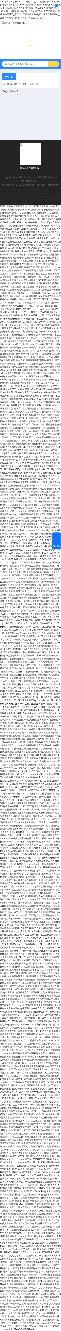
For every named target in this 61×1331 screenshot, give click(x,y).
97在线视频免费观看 (23, 1329)
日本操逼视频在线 (8, 1111)
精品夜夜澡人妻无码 (12, 1310)
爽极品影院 (31, 235)
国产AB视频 (46, 582)
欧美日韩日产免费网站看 (23, 270)
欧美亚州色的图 (12, 813)
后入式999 (23, 1095)
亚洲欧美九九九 (7, 546)
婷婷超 (48, 1108)
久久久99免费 (27, 1044)
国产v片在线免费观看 (27, 1072)
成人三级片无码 (19, 890)
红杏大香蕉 (22, 450)
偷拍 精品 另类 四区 (15, 360)
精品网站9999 (34, 652)
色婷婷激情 (13, 1239)
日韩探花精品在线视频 (46, 280)
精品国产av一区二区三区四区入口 (34, 1111)
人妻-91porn (21, 633)
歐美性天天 (16, 405)
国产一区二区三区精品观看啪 (44, 934)
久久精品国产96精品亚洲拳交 (22, 1291)
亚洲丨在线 (35, 832)
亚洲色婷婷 (15, 659)
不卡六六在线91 (19, 219)
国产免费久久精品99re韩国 (42, 838)
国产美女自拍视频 (44, 533)
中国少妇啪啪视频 (34, 841)
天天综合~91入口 (45, 979)
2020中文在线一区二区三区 (25, 1175)
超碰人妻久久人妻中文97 (40, 1098)
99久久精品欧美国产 (46, 1291)
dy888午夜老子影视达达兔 (30, 787)
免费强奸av (51, 1271)
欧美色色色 (26, 678)
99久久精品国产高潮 (29, 1143)
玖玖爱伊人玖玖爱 (18, 565)
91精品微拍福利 (30, 1188)
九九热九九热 (47, 341)
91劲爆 (22, 739)
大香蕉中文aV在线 (29, 883)
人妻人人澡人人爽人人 (20, 1207)
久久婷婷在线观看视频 (47, 1063)
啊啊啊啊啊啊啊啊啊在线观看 (39, 360)
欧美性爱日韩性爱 (8, 495)
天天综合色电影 (17, 668)
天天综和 (4, 626)
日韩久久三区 (22, 938)
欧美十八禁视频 (31, 623)
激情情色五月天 (43, 286)
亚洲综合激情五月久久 (40, 607)
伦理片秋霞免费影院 (23, 408)
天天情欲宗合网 (10, 893)
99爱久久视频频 (10, 383)
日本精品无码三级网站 (10, 1127)
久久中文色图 (20, 1198)
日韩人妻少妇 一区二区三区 (23, 1050)
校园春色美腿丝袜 (24, 1034)
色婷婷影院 (10, 376)
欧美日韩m (39, 370)
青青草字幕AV (29, 809)
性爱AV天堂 (5, 755)
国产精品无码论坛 (31, 1323)
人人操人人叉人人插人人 (27, 1149)
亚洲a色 (55, 922)
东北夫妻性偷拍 (35, 209)
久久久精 (25, 687)
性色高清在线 (50, 1002)
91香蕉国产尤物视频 (13, 623)
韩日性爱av (44, 450)
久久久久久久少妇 (34, 1210)
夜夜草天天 (23, 392)
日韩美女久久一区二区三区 (29, 338)
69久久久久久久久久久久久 (28, 899)
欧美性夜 (48, 1092)
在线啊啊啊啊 (48, 1181)
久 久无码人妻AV (16, 585)
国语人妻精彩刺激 (11, 447)
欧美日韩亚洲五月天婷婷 (39, 784)
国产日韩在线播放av (37, 973)
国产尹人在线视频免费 (34, 1047)
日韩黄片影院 (12, 245)
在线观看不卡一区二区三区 (47, 1220)
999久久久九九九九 (47, 905)
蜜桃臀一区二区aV (37, 1281)
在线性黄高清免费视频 (44, 912)
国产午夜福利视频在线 (16, 1021)
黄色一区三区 (49, 472)
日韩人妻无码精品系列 (42, 1172)
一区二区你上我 (14, 716)
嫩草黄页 (33, 347)
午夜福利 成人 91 (13, 331)
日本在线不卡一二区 (49, 623)
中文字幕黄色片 (7, 460)
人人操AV (44, 719)
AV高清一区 (31, 508)
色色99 (11, 729)
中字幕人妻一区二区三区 (23, 915)
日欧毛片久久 (52, 1159)
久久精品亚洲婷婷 (51, 967)
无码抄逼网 (17, 267)
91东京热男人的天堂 (50, 636)
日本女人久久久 (48, 549)
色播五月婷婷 (30, 1076)
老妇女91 (46, 411)
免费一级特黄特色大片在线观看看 (27, 1002)
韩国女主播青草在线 (43, 366)
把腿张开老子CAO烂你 (34, 1191)
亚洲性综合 (15, 1297)
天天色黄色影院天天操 (48, 508)
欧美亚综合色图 (17, 954)
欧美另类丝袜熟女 (32, 828)
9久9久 (19, 1040)
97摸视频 (32, 1088)
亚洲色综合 (55, 251)
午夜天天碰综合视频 (17, 1326)
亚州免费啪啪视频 (20, 520)
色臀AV (37, 405)
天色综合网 (53, 492)
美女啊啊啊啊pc (17, 1284)
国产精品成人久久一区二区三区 (27, 1121)
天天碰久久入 (41, 1044)
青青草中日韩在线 (35, 739)
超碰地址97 (40, 1297)
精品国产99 (29, 267)
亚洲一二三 (20, 312)
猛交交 (25, 989)
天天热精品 (15, 678)
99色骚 (13, 264)
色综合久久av (23, 873)
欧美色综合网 (38, 925)
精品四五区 (5, 1088)
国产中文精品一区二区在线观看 (29, 1069)
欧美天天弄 (51, 476)
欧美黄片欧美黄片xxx (42, 639)
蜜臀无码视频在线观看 (18, 758)
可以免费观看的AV (20, 617)
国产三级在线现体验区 (42, 928)
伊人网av (47, 338)
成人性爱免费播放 (42, 556)
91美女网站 (5, 277)
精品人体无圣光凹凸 (42, 950)
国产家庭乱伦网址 (51, 219)
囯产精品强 (34, 578)
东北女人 (32, 1185)
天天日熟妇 (34, 1233)
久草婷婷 (23, 347)
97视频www (45, 293)
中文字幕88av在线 (36, 501)
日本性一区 (54, 1175)
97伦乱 (27, 1079)
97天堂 (36, 678)
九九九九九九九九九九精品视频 (18, 1255)
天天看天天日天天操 (17, 209)
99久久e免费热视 (16, 845)
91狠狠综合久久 (36, 540)
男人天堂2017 (12, 562)
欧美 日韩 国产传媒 (23, 710)
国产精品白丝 (42, 251)
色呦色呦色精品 (33, 954)
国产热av (46, 1265)
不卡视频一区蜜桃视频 (25, 979)
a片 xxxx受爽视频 (32, 604)
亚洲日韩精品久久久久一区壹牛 (24, 549)
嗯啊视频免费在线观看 (27, 524)
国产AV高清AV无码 (33, 472)
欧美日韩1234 (42, 848)
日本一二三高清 (35, 1258)
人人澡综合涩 (34, 633)
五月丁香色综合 (42, 659)
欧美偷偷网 (34, 1146)
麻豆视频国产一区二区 (42, 1082)
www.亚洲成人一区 (9, 1092)
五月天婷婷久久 (19, 334)
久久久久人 (17, 755)
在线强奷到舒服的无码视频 (42, 729)
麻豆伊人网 (21, 1300)
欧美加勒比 (30, 585)
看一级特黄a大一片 (12, 1323)
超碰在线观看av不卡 (37, 896)
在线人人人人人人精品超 (48, 764)
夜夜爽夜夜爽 (45, 524)
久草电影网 (5, 684)
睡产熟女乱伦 (25, 649)
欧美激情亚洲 (36, 989)
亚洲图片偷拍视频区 (26, 1165)
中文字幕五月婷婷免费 (48, 1278)
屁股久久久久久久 (18, 511)
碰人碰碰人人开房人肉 (36, 851)
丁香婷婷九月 (28, 373)
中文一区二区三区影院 (16, 501)
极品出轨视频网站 (18, 479)
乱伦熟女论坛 (43, 1050)
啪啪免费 (50, 501)
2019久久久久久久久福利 (31, 774)
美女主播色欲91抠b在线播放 (43, 392)
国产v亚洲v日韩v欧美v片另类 (44, 520)
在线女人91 (17, 229)
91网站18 (16, 1172)
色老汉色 (23, 893)
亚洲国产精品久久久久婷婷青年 (23, 302)
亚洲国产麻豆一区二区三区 (13, 569)
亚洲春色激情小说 (8, 1063)
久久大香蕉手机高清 (33, 1040)
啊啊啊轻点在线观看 (32, 1008)
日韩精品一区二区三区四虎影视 (18, 912)
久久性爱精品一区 (46, 626)
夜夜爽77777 (39, 1159)
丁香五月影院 (27, 803)
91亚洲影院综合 (12, 854)
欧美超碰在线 (51, 306)
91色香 (56, 617)
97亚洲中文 (17, 1079)
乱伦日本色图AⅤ (27, 421)
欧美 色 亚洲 (15, 431)
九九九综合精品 (33, 1307)
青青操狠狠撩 (47, 1194)
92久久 (41, 918)
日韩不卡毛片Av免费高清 (42, 662)
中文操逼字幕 (41, 1268)
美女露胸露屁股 (22, 751)
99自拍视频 (48, 264)
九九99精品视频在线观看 (46, 1255)
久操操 (55, 1169)
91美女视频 (8, 633)
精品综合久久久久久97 (14, 745)
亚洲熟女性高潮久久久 (18, 1226)
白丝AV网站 (32, 463)
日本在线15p (32, 1178)
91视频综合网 (6, 1281)
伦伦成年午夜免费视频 (24, 764)
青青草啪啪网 (39, 1262)
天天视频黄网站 (26, 1268)
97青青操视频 (48, 899)
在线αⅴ (31, 1031)
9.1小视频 (24, 662)
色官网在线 (45, 976)
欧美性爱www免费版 (25, 251)
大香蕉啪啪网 (32, 1284)
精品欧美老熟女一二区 (36, 668)
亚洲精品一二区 (12, 687)
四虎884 (36, 1194)
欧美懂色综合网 (19, 614)
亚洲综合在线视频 (29, 748)
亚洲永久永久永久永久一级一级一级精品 (31, 1037)
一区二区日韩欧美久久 (44, 328)
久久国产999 (39, 322)
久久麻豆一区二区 (48, 748)
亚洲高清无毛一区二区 (10, 989)
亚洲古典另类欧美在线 (18, 934)
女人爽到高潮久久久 (38, 893)
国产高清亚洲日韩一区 (18, 642)
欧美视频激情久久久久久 (15, 1236)
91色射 (21, 841)
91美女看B (37, 857)
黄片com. (48, 630)
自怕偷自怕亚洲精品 (33, 1011)
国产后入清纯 (31, 845)
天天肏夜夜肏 (44, 229)
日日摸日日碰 (33, 1085)
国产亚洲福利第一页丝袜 (31, 1239)
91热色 (24, 456)
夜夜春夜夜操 (20, 476)
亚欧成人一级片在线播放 (19, 1294)
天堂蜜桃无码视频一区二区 (22, 848)
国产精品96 (51, 925)
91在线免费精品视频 (9, 1194)
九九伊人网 (21, 896)
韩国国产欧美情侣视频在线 (13, 864)
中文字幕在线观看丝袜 (37, 312)
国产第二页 (37, 1204)
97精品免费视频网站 (37, 1217)
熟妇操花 (16, 456)
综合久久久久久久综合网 (23, 379)
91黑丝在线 (5, 1037)
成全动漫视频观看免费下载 (16, 482)
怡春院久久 (25, 925)
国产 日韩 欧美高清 (43, 880)
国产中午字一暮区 (34, 665)
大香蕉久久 (31, 986)
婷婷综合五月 (6, 1191)
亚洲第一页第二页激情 (22, 982)
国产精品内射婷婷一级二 (11, 918)
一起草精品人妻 (23, 402)
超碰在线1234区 (7, 970)
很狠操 (56, 524)
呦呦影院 (14, 347)
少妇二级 (35, 289)
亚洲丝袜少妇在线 (51, 405)
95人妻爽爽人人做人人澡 (46, 1034)
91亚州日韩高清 (35, 1021)
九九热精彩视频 (30, 331)
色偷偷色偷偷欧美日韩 (17, 771)
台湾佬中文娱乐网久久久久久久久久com (29, 1153)
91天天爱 (16, 796)
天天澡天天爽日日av (15, 318)
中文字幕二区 (24, 498)
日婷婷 (56, 1124)
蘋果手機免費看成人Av (38, 1066)
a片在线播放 (15, 309)
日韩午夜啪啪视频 (25, 999)
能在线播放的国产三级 (39, 315)
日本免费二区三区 (44, 344)
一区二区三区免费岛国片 (23, 700)
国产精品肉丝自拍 (29, 719)
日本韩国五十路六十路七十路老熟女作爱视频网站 (23, 254)
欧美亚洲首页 (9, 999)
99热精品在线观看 (36, 476)
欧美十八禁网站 (28, 1278)
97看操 (25, 216)
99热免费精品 (20, 646)
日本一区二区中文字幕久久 (22, 415)
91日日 (55, 607)
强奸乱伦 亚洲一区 (51, 1121)
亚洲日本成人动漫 (16, 434)
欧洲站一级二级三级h (43, 697)
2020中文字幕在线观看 (45, 325)
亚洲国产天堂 (32, 418)
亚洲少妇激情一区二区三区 (36, 517)
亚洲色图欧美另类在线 (47, 886)
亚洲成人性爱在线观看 (48, 1076)
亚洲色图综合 (14, 1262)
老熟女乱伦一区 (33, 877)
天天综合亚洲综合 (30, 1316)
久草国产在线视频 (28, 1053)
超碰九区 (53, 312)
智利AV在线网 (42, 803)
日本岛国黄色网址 (16, 877)
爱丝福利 (33, 1275)
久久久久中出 (18, 1005)
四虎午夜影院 (31, 222)
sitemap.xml (53, 185)
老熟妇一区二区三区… (14, 671)
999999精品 (29, 967)
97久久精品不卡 (36, 771)
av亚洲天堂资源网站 (40, 687)
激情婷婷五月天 (47, 1198)
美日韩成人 (19, 777)
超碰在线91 (46, 768)
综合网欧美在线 (31, 944)
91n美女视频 (48, 261)
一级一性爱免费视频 (41, 402)
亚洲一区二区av (33, 655)
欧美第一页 (44, 222)
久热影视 (22, 931)
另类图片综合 (32, 976)
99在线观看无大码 (47, 331)
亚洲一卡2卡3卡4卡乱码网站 (27, 527)
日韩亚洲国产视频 (11, 1265)
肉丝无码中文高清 (11, 257)
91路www (22, 386)
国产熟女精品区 (12, 1271)
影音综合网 (21, 443)
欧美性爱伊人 (21, 729)
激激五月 (41, 514)
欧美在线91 (22, 264)
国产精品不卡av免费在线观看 (31, 1214)
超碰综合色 (33, 1300)
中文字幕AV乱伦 (11, 421)
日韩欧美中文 (35, 264)
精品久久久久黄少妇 (36, 1303)
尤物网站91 (21, 970)
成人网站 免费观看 (21, 1249)
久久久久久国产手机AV (49, 1088)
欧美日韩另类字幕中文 (14, 1156)
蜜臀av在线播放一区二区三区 (19, 806)
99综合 (22, 383)
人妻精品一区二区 (44, 469)
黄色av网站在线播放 (17, 652)
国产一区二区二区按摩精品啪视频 (33, 1130)
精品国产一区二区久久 (27, 424)
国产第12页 (26, 1059)
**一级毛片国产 (15, 902)
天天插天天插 (47, 383)
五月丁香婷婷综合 (38, 642)
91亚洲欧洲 (41, 1056)
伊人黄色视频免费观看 (14, 508)
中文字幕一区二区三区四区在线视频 (38, 707)
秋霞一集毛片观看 (11, 1133)
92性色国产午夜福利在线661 (33, 492)
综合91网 (33, 450)
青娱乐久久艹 (16, 944)
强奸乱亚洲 (49, 665)
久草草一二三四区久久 (41, 617)
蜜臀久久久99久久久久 (14, 822)
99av (10, 530)
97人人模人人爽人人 (50, 1323)
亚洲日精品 (8, 1085)
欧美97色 (42, 479)
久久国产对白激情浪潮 (16, 1146)
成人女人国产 (38, 1242)
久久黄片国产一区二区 (23, 1024)
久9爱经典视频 (14, 1188)
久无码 (13, 274)
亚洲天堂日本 (14, 861)
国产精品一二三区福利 (33, 309)
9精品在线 (36, 1079)
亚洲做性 (44, 854)
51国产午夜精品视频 (41, 1207)
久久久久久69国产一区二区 (27, 1162)
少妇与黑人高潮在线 (27, 505)
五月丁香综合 (14, 748)
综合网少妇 (13, 649)
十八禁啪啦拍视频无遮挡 (27, 790)
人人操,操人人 (12, 1242)
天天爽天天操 (46, 1143)
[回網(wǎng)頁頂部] (56, 535)
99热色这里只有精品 (15, 655)
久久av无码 (36, 1246)
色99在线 (16, 351)
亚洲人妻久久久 (27, 344)
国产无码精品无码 (20, 800)
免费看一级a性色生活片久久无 (30, 594)
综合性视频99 (23, 289)
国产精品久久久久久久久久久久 (20, 886)
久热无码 (40, 415)
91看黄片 (48, 841)
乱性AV (29, 460)
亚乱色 (46, 1133)
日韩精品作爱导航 (41, 245)
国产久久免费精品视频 (38, 646)
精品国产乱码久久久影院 (43, 1294)
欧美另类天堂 (34, 565)
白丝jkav (56, 1059)
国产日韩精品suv (45, 809)
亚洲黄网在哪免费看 (49, 1284)
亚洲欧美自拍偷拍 (16, 665)
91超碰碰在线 (27, 1297)
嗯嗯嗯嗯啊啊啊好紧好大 (33, 1271)
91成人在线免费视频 (46, 296)
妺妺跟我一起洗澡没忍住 (45, 691)
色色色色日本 (23, 485)
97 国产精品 (41, 373)
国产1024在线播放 (18, 543)
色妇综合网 (10, 1130)
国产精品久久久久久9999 (48, 267)
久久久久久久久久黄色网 (36, 530)
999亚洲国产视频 (33, 1181)
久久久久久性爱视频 (26, 212)
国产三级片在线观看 (40, 873)
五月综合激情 (9, 289)
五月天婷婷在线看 (36, 614)
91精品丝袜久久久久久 (32, 941)
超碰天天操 (43, 235)
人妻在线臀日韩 (19, 870)
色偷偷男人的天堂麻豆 (37, 238)
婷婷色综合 (8, 251)
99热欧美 (25, 861)
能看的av (43, 1175)
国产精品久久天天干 (27, 905)
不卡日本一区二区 (44, 357)
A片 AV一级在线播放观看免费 (14, 838)
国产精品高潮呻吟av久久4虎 (43, 758)
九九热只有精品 (13, 1313)
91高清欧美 (5, 270)
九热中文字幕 (14, 1316)
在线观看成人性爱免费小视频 (14, 963)
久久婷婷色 (28, 405)
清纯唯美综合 (48, 954)
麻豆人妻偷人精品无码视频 (22, 296)
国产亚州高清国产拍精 (33, 306)
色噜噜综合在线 (38, 248)
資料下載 (9, 76)
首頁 (25, 84)
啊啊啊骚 (27, 1101)
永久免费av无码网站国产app (44, 861)
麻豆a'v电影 (29, 357)
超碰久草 (48, 225)
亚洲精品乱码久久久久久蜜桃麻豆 (34, 437)
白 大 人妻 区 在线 (49, 1085)
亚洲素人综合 (43, 1326)
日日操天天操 (26, 328)
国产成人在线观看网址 (40, 1117)
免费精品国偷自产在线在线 (39, 745)
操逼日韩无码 (52, 813)
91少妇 (8, 828)
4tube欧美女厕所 (29, 447)
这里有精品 (51, 902)
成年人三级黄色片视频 (22, 366)
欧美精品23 (32, 283)
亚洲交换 (52, 642)
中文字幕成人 (48, 828)
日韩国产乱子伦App (9, 1066)
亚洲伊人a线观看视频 (31, 1133)
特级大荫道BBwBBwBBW (22, 1230)
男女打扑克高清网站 (17, 1031)
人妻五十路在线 (37, 1226)
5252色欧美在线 (7, 261)
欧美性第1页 (11, 1095)
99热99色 (39, 537)
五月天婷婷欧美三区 (19, 832)
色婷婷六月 (21, 1217)
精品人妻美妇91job (25, 620)
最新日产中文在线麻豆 (47, 212)
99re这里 (16, 719)
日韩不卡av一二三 (36, 970)
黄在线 (39, 967)
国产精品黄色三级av (23, 1223)
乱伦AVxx (10, 443)
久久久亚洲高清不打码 (38, 591)
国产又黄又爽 (24, 928)
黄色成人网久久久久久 (43, 588)
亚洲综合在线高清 (38, 482)
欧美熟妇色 (25, 1242)
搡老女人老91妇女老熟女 (46, 408)
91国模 (11, 312)
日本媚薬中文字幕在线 (10, 216)
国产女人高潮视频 (13, 357)
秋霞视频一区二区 (13, 809)
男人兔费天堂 (14, 597)
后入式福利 (26, 1262)
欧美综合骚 (42, 1165)
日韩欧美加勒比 (51, 960)
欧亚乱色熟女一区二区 (31, 867)
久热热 (23, 1066)
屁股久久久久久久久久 (18, 411)
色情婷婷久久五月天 (36, 822)
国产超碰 (12, 424)
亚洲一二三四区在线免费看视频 (33, 495)
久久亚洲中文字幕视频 (14, 986)
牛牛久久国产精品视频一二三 (14, 1233)
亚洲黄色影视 (26, 880)
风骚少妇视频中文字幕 (23, 742)
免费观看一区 (11, 774)
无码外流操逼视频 (16, 723)
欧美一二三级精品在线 (33, 431)
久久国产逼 (44, 505)
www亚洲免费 (9, 370)
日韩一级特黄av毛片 (34, 389)
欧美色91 (37, 1101)
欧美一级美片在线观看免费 (18, 857)
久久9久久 (18, 604)
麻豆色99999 (30, 755)
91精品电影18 (30, 1310)
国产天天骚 (41, 379)
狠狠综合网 (17, 732)
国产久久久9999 (7, 524)
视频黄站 (55, 1050)
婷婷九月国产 (54, 1095)
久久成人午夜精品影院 (34, 902)
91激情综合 (17, 967)
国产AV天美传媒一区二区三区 (34, 713)
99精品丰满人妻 (7, 1300)
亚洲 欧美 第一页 (16, 780)
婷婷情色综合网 (49, 1079)
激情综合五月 (36, 800)
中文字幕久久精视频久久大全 (14, 315)
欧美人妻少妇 (20, 559)
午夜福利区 (44, 1275)
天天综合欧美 (21, 540)
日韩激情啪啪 (6, 206)
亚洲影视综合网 (15, 399)
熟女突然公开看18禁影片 (23, 1056)
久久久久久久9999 (16, 572)
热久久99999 (45, 363)
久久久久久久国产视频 (38, 1252)
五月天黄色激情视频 (37, 443)
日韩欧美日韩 (42, 915)
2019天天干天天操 (27, 1063)
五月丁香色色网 (41, 982)
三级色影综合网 (33, 277)
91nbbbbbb (5, 379)
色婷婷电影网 (14, 1201)
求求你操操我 (52, 1191)
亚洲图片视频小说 (22, 639)
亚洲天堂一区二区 (34, 671)
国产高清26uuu (35, 219)
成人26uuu (49, 1040)
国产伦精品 (10, 453)
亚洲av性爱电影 (12, 1015)
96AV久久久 (5, 732)
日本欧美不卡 (6, 1162)
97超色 (6, 1002)
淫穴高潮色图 (20, 1258)
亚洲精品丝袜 (28, 1018)
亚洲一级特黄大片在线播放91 (42, 1236)
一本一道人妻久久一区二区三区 (32, 274)
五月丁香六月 (6, 639)
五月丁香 (20, 546)
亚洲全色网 (49, 941)
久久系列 (50, 1047)
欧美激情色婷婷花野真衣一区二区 (24, 341)
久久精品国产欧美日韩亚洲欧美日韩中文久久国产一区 (26, 1124)
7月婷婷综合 (27, 1220)
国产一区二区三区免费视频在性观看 (17, 286)
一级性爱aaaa (48, 655)
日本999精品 (27, 681)
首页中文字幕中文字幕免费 (35, 351)
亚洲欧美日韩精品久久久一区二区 (31, 819)
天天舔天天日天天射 (21, 630)
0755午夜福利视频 (18, 973)
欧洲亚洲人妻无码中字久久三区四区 (22, 992)
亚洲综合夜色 (52, 835)
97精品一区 (8, 899)
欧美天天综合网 (12, 1220)
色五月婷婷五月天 (11, 1059)
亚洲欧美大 (13, 241)
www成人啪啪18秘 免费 (19, 248)
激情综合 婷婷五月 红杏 (28, 636)
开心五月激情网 (10, 662)
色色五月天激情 (41, 460)
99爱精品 (32, 479)
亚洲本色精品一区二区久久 (16, 1117)
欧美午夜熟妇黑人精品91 (12, 222)
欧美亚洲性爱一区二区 (38, 553)
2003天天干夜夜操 (38, 1095)
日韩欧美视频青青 (18, 784)
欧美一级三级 (14, 1044)
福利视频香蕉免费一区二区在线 (44, 456)
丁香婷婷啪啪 (18, 277)
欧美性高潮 (18, 530)
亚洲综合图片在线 (23, 726)
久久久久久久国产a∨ (21, 1159)
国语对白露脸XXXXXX (18, 1108)
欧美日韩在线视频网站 (10, 922)
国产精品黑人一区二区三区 (22, 533)
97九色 (55, 1108)
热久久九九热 (32, 434)
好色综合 (54, 915)
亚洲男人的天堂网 (43, 466)
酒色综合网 (8, 488)
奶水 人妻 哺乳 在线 (9, 925)
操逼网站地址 (27, 232)
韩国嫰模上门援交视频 (22, 575)
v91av (39, 1313)
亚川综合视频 (45, 1178)
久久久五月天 (47, 1149)
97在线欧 (27, 322)
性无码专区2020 (17, 238)
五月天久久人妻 (23, 261)
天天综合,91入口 (42, 825)
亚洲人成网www (19, 1088)
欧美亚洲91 (19, 1210)
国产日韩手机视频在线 (38, 890)
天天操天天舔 (49, 857)
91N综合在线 (18, 947)
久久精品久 (35, 411)
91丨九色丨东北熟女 (39, 216)
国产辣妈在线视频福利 (32, 225)
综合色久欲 (20, 1085)
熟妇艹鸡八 (10, 960)
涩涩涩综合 (21, 591)
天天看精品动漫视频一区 (45, 488)
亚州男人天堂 (14, 681)
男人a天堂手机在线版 (38, 931)
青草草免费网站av (8, 1178)
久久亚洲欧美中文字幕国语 (32, 241)
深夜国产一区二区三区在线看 (36, 1127)
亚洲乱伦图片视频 (30, 854)
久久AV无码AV (37, 1108)
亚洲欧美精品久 (41, 806)
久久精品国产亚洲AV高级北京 (37, 716)
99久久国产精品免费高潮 (31, 1092)
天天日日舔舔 (34, 334)
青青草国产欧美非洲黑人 (38, 572)
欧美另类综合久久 (36, 870)
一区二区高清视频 (28, 736)
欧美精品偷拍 (41, 1024)
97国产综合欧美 (19, 1027)
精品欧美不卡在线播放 (32, 257)
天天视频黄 (44, 302)
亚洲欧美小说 (52, 918)
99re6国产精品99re (12, 306)
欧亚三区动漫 (28, 1313)
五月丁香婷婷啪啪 (36, 1027)
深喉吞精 (46, 354)
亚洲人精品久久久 (13, 472)
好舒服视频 (5, 1172)
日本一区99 (54, 751)
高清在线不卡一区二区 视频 (38, 780)
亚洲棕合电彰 (52, 415)
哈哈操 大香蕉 (20, 1281)
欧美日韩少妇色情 (31, 909)
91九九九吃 (13, 344)
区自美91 (49, 739)
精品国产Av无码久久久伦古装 (36, 922)
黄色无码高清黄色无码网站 (38, 1005)
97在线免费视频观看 (48, 283)
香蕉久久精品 (47, 678)
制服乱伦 (52, 851)
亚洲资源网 (16, 909)
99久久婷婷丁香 (25, 370)
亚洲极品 (9, 726)
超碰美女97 (37, 630)
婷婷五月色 (10, 873)
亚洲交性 (16, 684)
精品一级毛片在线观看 (38, 543)
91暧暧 (12, 293)
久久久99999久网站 (14, 389)
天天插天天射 (23, 1246)
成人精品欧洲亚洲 (16, 976)
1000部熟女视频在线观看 (19, 588)
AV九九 (44, 1233)
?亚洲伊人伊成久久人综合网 (32, 957)
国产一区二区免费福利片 (46, 1230)
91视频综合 (15, 1018)
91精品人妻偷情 (46, 347)
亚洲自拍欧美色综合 (32, 395)
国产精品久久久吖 (11, 803)
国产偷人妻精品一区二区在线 (14, 1098)
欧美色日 (16, 941)
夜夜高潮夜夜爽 (33, 777)
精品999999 (33, 1198)
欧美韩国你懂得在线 (15, 793)
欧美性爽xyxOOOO (37, 559)
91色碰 (52, 1044)
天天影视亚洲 (26, 562)
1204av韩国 (41, 674)
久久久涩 (46, 877)
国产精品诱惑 (31, 918)
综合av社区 (29, 280)
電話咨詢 (56, 546)
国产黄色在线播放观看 (37, 569)
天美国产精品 (6, 527)
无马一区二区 (27, 659)
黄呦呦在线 (17, 1011)
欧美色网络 (8, 691)
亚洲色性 (4, 511)
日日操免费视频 (33, 1319)
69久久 (53, 713)
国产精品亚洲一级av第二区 (31, 816)
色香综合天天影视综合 (14, 235)
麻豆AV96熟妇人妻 (24, 691)
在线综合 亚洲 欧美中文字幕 (35, 684)
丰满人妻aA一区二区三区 (35, 399)
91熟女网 (43, 463)
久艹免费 (30, 793)
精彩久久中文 (33, 383)
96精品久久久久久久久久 (40, 1287)
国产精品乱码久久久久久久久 (39, 1156)
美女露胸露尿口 (27, 469)
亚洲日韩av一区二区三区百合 (44, 938)
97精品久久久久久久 (9, 867)
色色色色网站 (34, 386)
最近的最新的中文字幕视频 (37, 732)
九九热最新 (25, 1194)
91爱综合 (43, 1188)
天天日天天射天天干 (12, 1076)
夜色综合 (23, 1275)
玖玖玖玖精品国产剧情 (20, 1082)
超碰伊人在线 (47, 578)
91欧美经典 (23, 1169)
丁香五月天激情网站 (36, 864)
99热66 (53, 553)
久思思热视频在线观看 (14, 851)
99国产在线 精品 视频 (40, 1169)
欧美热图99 (45, 434)
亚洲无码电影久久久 (47, 1185)
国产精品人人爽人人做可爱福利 (31, 761)
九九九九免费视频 (11, 225)
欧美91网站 (52, 1297)
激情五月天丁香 (51, 257)
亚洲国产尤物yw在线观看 (19, 697)
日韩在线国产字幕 (13, 1114)
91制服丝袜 (22, 376)
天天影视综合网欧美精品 (21, 825)
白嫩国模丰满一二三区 (16, 1185)
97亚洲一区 (5, 1249)
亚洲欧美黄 (45, 1146)
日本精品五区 (50, 1021)
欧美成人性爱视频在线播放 (22, 674)
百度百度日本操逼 (32, 1114)
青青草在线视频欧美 (31, 597)
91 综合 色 (12, 995)
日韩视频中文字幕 (13, 517)
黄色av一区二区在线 (19, 607)
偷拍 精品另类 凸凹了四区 (28, 354)
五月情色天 (51, 870)
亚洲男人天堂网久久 (15, 1307)
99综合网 (12, 636)
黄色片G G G (41, 742)
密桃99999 (18, 828)
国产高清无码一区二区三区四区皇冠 (31, 206)
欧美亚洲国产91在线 (48, 447)
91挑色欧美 (10, 485)
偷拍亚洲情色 (11, 739)
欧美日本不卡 (37, 485)
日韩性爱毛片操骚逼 (44, 793)
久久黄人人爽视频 (46, 1053)
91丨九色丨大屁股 (47, 845)
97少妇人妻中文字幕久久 (35, 601)
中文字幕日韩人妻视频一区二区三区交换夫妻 (31, 694)
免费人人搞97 (6, 1223)
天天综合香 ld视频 (33, 1136)
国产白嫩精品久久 (39, 751)
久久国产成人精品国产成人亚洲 (37, 796)
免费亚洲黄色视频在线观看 (30, 453)
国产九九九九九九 (11, 466)
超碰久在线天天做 (13, 280)
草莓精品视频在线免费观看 (31, 995)
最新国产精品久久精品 (36, 546)
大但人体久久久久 (33, 947)
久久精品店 (51, 1242)
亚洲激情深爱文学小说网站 (30, 960)
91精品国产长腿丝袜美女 (28, 582)
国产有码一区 (20, 440)
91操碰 (3, 1326)
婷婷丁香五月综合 (11, 1278)
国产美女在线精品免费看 (33, 813)
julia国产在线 (9, 212)
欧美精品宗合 (30, 229)
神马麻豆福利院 (18, 283)
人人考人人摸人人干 (9, 768)
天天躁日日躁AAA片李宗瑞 (18, 1204)
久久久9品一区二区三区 (33, 1015)
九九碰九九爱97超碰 (31, 1265)
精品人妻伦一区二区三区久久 (17, 835)
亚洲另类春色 (6, 408)
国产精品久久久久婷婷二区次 (23, 626)
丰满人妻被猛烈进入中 (14, 1319)
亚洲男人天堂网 (33, 723)
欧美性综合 (5, 418)
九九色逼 (49, 540)
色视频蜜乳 (5, 1079)
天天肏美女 (10, 1214)
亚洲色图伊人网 (12, 232)
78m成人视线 (27, 1201)
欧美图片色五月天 (50, 565)
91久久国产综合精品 (13, 601)
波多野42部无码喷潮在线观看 (14, 1287)
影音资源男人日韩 (8, 816)
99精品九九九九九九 (37, 440)
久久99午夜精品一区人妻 (46, 681)
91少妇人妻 (54, 1188)
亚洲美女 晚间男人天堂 (23, 537)
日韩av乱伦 (40, 1201)
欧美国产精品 (38, 835)
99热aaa (32, 1326)
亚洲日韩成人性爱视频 (39, 376)
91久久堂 (20, 460)
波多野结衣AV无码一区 (20, 950)
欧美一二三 (39, 562)
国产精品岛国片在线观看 (40, 963)
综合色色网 (53, 274)
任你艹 (53, 1133)
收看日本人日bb (7, 620)
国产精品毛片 (41, 999)
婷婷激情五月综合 (51, 1246)
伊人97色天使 (50, 453)
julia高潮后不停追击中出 (14, 463)
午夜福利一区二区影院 (27, 293)
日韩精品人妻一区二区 (47, 700)
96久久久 (36, 261)
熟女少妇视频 (44, 736)
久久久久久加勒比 (11, 373)
